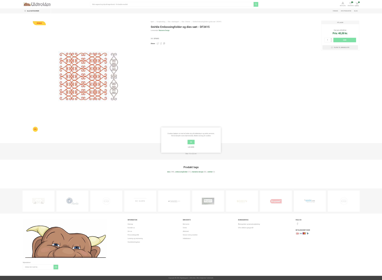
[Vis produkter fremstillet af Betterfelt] (174, 201)
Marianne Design (164, 30)
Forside (335, 11)
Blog (356, 11)
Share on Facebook (161, 43)
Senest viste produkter (190, 235)
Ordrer (185, 228)
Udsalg (39, 23)
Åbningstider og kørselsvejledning (249, 224)
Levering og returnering (135, 238)
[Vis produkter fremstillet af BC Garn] (140, 201)
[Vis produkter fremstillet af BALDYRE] (106, 201)
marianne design (197, 172)
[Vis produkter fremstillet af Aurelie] (72, 201)
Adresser (186, 231)
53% (35, 129)
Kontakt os (131, 228)
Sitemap (130, 224)
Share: (153, 43)
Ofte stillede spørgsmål (245, 228)
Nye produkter (346, 11)
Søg (256, 4)
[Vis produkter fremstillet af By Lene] (344, 201)
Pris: (335, 33)
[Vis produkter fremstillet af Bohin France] (242, 201)
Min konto (343, 5)
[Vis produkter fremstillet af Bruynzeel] (276, 201)
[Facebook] (297, 223)
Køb (344, 40)
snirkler (210, 172)
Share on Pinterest (164, 43)
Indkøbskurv (187, 238)
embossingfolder (181, 172)
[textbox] (172, 4)
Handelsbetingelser (134, 242)
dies (168, 172)
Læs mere (191, 147)
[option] (38, 201)
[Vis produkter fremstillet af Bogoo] (208, 201)
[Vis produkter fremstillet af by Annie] (310, 201)
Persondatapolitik (133, 235)
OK (191, 142)
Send (56, 267)
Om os (130, 231)
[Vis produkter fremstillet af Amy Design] (38, 201)
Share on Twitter (158, 43)
